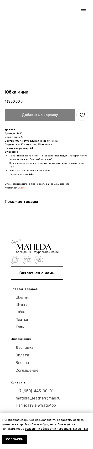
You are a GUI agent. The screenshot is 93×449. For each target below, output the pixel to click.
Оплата (22, 355)
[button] (37, 273)
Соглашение (27, 370)
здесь (22, 187)
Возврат (23, 362)
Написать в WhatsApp (36, 405)
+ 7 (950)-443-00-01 (34, 391)
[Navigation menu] (83, 9)
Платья (22, 319)
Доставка (24, 347)
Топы (20, 327)
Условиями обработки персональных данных (56, 428)
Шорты (22, 297)
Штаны (21, 305)
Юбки (20, 312)
